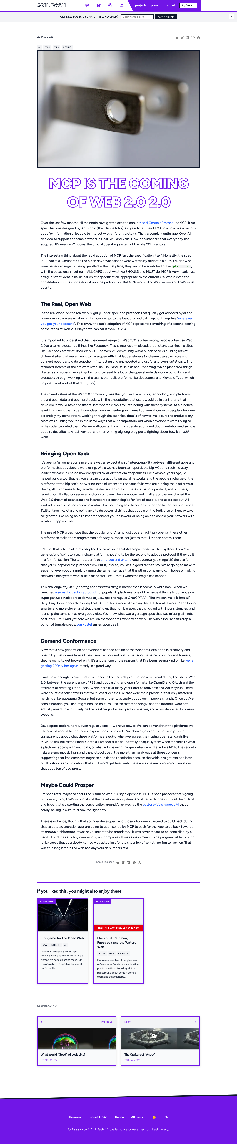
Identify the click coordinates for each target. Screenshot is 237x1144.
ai (39, 47)
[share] (198, 37)
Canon (119, 1117)
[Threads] (110, 5)
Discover (75, 1117)
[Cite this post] (193, 37)
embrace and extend (116, 560)
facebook (123, 953)
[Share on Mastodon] (182, 37)
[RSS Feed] (166, 1117)
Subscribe (166, 17)
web (56, 47)
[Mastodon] (87, 5)
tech (47, 47)
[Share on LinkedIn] (187, 37)
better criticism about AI (161, 804)
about (171, 5)
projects (140, 5)
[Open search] (188, 5)
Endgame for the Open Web (62, 938)
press (154, 5)
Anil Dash (51, 5)
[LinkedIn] (121, 5)
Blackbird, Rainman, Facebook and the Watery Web (116, 942)
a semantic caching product (75, 592)
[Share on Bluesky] (177, 37)
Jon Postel (84, 624)
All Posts (137, 1117)
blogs (102, 953)
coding (67, 47)
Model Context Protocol (156, 223)
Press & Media (98, 1117)
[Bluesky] (99, 5)
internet (56, 945)
